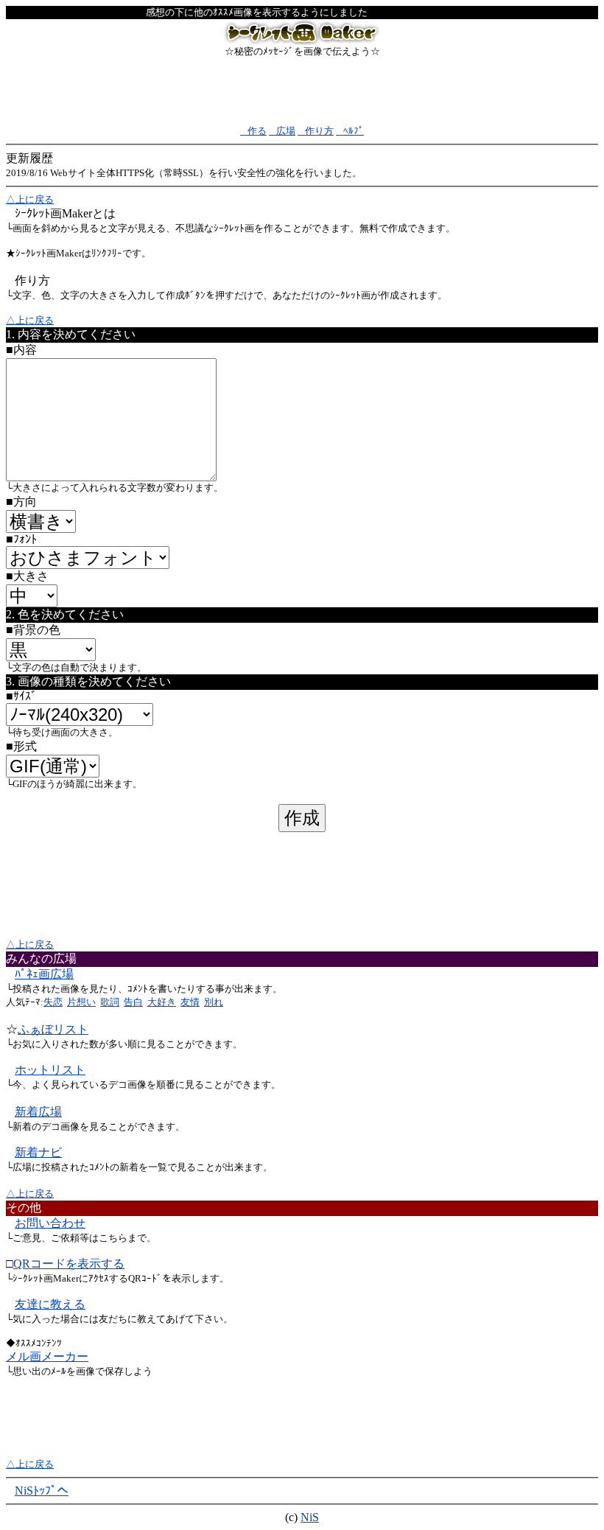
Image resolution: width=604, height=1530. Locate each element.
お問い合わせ (50, 1223)
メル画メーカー (47, 1356)
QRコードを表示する (68, 1263)
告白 (133, 1001)
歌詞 (109, 1001)
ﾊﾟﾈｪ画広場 (44, 974)
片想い (81, 1001)
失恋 (53, 1001)
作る (253, 130)
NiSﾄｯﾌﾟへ (42, 1490)
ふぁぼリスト (53, 1029)
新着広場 (38, 1111)
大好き (161, 1001)
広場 (282, 130)
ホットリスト (50, 1069)
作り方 (316, 130)
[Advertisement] (302, 91)
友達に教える (50, 1304)
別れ (213, 1001)
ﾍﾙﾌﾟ (350, 130)
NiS (310, 1517)
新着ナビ (38, 1152)
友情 (190, 1001)
